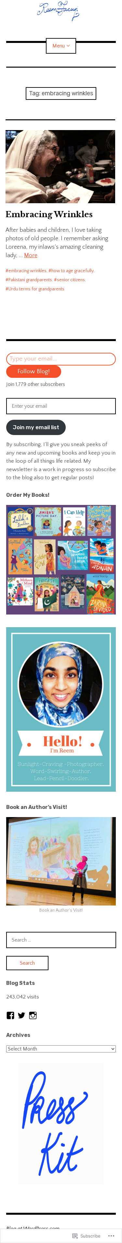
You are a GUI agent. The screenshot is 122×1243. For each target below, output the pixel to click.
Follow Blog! (34, 371)
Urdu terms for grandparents (36, 289)
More (30, 255)
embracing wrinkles (27, 270)
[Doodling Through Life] (61, 10)
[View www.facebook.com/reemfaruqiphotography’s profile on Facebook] (10, 1015)
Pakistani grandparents (30, 280)
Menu (58, 46)
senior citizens (71, 280)
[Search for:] (61, 940)
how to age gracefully (72, 270)
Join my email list (36, 427)
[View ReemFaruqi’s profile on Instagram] (33, 1015)
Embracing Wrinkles (49, 214)
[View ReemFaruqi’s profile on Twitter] (21, 1015)
